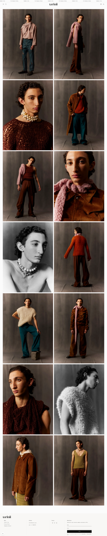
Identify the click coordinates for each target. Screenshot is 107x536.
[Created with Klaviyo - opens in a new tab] (53, 277)
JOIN (53, 270)
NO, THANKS (53, 273)
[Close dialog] (66, 259)
